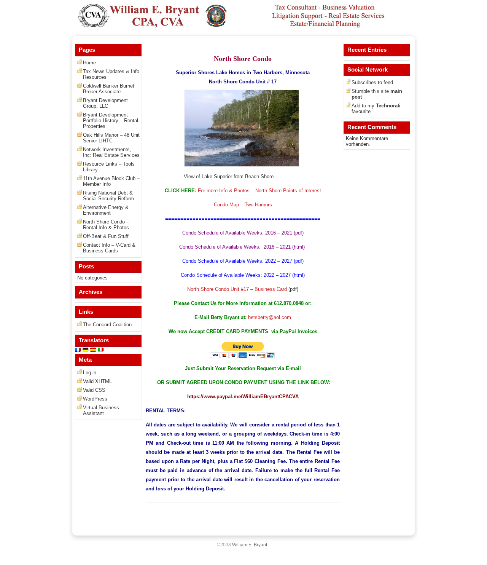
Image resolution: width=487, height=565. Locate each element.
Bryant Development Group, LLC (105, 103)
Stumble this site (377, 94)
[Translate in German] (86, 351)
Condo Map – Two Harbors (243, 204)
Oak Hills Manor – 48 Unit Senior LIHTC (111, 138)
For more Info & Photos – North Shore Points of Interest (258, 190)
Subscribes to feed (372, 82)
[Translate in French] (78, 351)
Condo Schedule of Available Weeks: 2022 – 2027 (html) (243, 275)
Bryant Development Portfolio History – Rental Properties (110, 120)
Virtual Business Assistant (101, 410)
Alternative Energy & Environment (106, 210)
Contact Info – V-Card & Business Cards (109, 248)
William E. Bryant (249, 544)
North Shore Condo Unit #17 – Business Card (237, 289)
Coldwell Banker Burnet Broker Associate (108, 88)
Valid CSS (94, 390)
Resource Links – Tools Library (109, 166)
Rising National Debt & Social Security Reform (108, 195)
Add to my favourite (376, 108)
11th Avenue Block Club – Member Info (111, 181)
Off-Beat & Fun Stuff (106, 236)
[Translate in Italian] (101, 351)
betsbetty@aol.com (269, 317)
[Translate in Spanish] (93, 351)
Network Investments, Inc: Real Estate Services (111, 152)
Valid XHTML (97, 381)
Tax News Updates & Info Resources (111, 74)
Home (89, 62)
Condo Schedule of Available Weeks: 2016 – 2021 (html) (242, 247)
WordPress (95, 399)
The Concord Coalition (107, 324)
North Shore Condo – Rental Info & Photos (106, 224)
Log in (89, 372)
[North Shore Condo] (241, 165)
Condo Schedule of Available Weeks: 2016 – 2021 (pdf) (243, 233)
